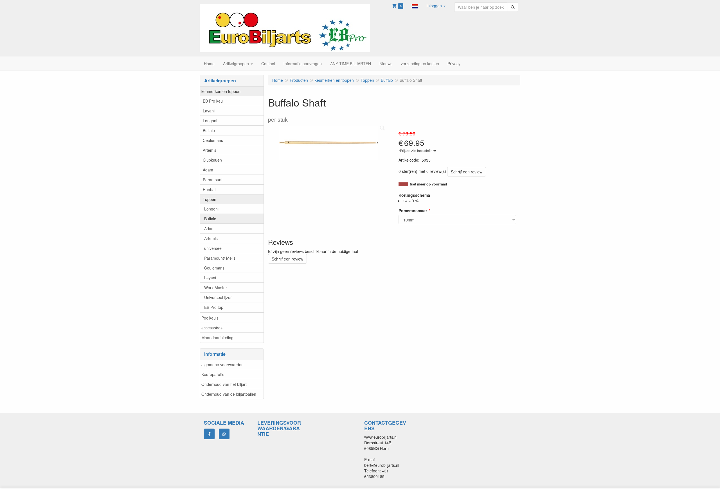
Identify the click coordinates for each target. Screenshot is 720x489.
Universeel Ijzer (218, 297)
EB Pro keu (213, 101)
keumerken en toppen (220, 91)
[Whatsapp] (224, 434)
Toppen (209, 199)
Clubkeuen (212, 160)
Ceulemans (213, 140)
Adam (208, 170)
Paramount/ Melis (219, 258)
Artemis (209, 150)
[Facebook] (209, 434)
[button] (415, 5)
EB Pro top (213, 307)
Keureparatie (212, 374)
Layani (209, 111)
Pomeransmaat (413, 210)
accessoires (211, 327)
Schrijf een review (466, 172)
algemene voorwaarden (222, 364)
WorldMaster (215, 287)
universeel (213, 248)
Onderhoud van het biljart (224, 384)
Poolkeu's (210, 318)
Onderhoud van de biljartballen (228, 394)
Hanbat (209, 189)
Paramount (212, 179)
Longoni (210, 120)
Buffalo (209, 130)
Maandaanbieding (217, 337)
